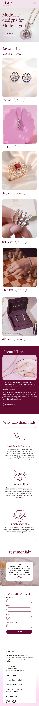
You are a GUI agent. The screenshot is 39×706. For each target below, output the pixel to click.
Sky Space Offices (12, 692)
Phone (8, 614)
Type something (11, 622)
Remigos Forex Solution (14, 689)
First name (9, 597)
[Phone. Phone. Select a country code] (9, 618)
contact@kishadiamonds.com (15, 670)
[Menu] (34, 3)
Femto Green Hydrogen (14, 684)
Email (8, 606)
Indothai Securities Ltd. (14, 680)
